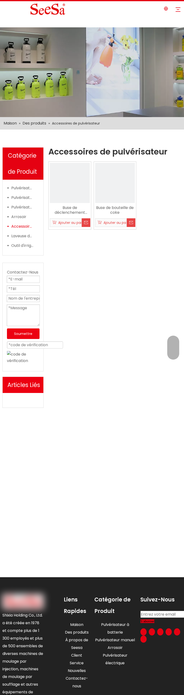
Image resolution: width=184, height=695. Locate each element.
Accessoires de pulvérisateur (25, 226)
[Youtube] (169, 632)
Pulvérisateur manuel (25, 197)
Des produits (77, 632)
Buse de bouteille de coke (115, 210)
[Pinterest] (143, 639)
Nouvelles (77, 670)
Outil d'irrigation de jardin (25, 245)
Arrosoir (18, 217)
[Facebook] (143, 632)
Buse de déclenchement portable (70, 210)
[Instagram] (177, 632)
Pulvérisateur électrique (25, 188)
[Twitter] (160, 632)
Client (76, 655)
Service (77, 663)
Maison (76, 624)
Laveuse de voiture (25, 236)
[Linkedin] (152, 632)
